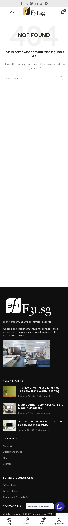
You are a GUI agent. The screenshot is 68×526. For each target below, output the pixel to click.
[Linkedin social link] (36, 3)
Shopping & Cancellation (16, 497)
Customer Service (12, 451)
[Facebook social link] (22, 3)
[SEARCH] (61, 78)
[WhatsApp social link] (41, 3)
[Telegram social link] (46, 3)
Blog (5, 457)
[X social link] (26, 3)
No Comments (44, 396)
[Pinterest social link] (31, 3)
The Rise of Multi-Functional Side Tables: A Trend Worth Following (38, 389)
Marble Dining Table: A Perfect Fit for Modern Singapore (41, 406)
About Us (8, 445)
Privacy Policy (10, 485)
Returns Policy (10, 491)
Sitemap (7, 463)
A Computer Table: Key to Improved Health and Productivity (41, 423)
